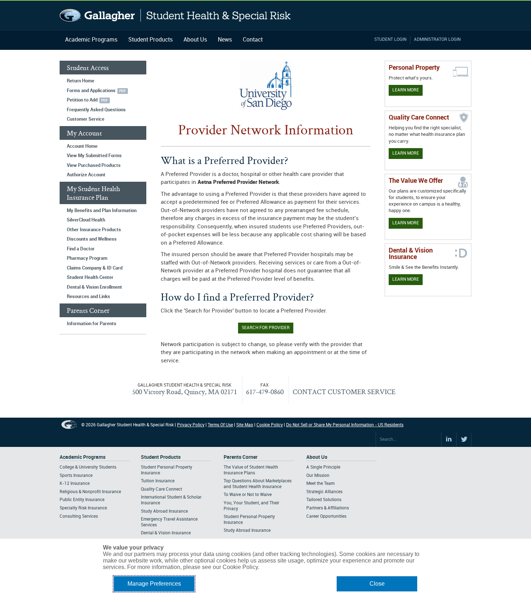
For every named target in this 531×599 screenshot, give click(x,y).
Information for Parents (91, 323)
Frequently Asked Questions (96, 109)
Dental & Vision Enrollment (94, 287)
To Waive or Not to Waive (248, 494)
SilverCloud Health (86, 220)
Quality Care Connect (161, 489)
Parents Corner (241, 457)
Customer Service (85, 119)
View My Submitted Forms (94, 155)
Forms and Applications (91, 90)
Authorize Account (86, 174)
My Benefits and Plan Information (102, 210)
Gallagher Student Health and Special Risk (175, 15)
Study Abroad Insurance (164, 511)
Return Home (80, 80)
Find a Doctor (81, 248)
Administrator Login (437, 39)
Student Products (150, 40)
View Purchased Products (94, 165)
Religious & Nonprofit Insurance (90, 492)
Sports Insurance (76, 475)
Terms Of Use (220, 425)
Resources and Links (88, 296)
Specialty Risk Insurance (83, 508)
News (225, 40)
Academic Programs (91, 40)
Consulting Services (79, 516)
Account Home (82, 146)
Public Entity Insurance (82, 499)
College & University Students (88, 467)
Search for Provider (266, 328)
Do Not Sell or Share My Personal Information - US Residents (344, 425)
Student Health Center (90, 277)
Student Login (390, 39)
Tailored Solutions (323, 499)
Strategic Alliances (324, 492)
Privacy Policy (190, 425)
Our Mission (317, 475)
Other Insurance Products (94, 229)
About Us (195, 40)
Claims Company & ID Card (94, 268)
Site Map (244, 425)
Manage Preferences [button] (154, 584)
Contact (253, 40)
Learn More (405, 90)
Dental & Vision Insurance (166, 533)
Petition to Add (82, 100)
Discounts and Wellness (92, 239)
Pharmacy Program (87, 258)
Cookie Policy (269, 425)
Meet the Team (320, 483)
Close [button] (377, 584)
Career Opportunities (326, 516)
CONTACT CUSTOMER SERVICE (344, 391)
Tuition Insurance (157, 481)
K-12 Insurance (75, 483)
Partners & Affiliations (327, 508)
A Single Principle (323, 467)
